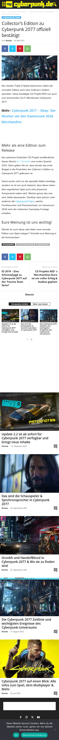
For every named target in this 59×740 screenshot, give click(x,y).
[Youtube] (38, 717)
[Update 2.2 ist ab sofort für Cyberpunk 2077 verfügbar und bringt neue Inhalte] (10, 315)
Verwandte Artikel (19, 304)
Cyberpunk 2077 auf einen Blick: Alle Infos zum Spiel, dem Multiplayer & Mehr (29, 685)
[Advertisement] (29, 133)
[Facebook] (5, 48)
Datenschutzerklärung (34, 735)
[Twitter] (12, 48)
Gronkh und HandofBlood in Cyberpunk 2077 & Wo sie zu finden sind (28, 562)
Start (3, 11)
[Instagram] (26, 717)
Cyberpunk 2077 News (17, 11)
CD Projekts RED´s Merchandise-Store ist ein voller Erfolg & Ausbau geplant (44, 276)
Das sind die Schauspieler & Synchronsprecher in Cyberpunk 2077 (29, 327)
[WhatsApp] (27, 48)
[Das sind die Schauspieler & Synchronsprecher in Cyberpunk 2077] (29, 315)
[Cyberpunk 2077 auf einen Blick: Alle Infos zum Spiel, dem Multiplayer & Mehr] (29, 659)
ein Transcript (23, 161)
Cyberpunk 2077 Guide (49, 321)
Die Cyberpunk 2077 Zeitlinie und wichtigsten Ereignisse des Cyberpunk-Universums (48, 329)
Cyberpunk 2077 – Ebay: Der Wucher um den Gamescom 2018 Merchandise (29, 116)
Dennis (9, 40)
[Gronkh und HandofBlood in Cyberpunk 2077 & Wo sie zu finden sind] (29, 535)
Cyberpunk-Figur (24, 201)
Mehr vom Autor (40, 304)
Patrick (5, 446)
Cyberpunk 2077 (42, 244)
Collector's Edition (25, 244)
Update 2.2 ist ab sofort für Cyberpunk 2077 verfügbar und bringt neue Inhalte (10, 328)
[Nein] (55, 729)
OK (16, 735)
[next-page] (31, 339)
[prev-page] (27, 339)
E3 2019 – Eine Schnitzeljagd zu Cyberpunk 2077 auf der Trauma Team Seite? (14, 278)
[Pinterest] (20, 48)
